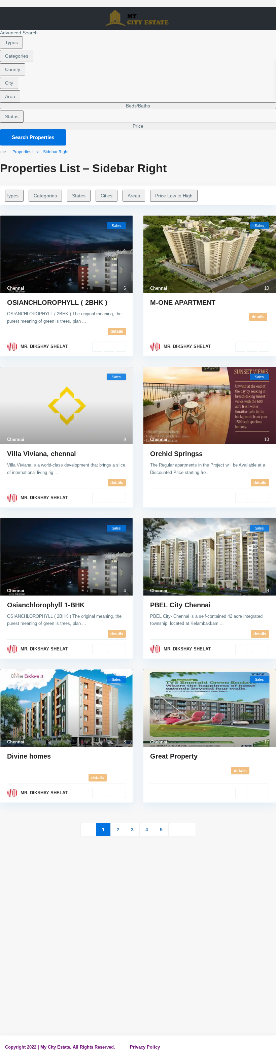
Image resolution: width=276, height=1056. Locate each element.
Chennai (15, 288)
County (12, 69)
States (78, 195)
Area (10, 96)
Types (11, 42)
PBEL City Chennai (180, 605)
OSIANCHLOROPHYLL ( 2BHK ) (57, 302)
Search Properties (33, 137)
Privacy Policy (145, 1047)
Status (12, 116)
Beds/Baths (138, 105)
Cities (106, 195)
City (9, 83)
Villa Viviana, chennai (41, 453)
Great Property (174, 756)
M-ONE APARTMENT (182, 302)
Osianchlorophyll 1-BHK (45, 605)
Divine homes (29, 756)
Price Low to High (174, 195)
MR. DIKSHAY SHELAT (44, 346)
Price (138, 126)
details (116, 331)
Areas (134, 195)
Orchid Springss (176, 453)
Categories (16, 56)
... (84, 321)
